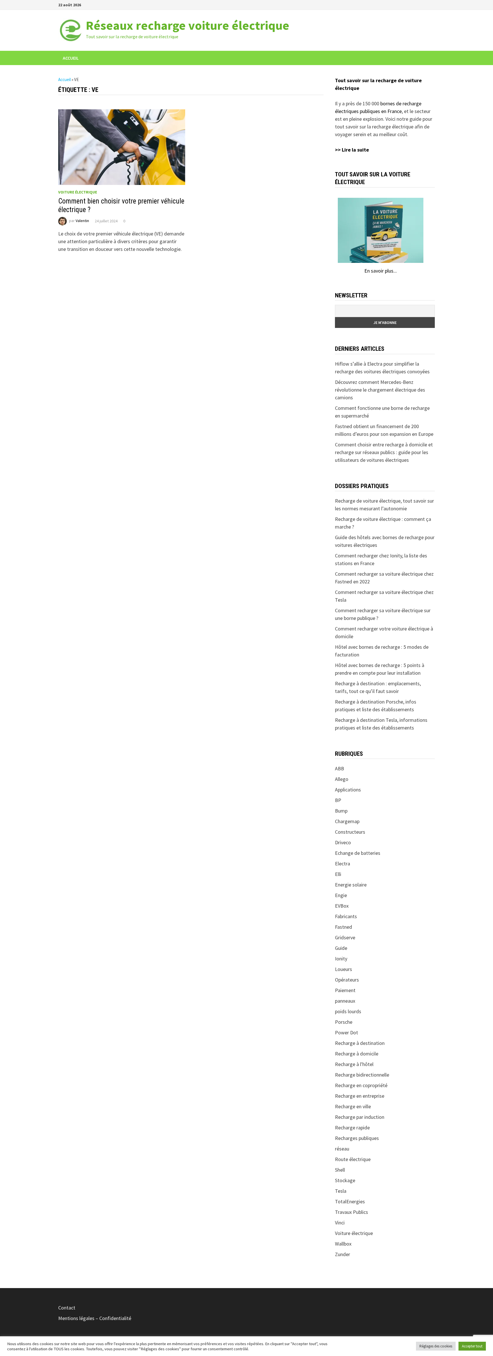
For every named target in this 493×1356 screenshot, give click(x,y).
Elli (338, 874)
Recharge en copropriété (361, 1085)
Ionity (341, 958)
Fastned (343, 927)
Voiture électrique (77, 192)
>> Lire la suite (352, 149)
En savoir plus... (380, 270)
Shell (340, 1169)
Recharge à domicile (356, 1053)
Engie (341, 895)
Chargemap (347, 821)
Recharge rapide (352, 1127)
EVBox (342, 905)
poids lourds (348, 1011)
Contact (66, 1307)
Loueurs (343, 969)
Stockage (345, 1180)
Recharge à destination (360, 1043)
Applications (348, 789)
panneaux (345, 1001)
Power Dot (346, 1032)
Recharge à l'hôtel (354, 1064)
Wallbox (343, 1243)
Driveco (343, 842)
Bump (341, 810)
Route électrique (353, 1159)
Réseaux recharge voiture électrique (187, 25)
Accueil (71, 58)
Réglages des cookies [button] (435, 1346)
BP (338, 800)
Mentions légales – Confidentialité (94, 1318)
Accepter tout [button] (472, 1346)
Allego (341, 779)
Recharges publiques (357, 1138)
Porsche (343, 1022)
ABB (339, 768)
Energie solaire (351, 884)
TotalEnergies (350, 1201)
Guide (341, 948)
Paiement (345, 990)
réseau (342, 1148)
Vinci (340, 1222)
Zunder (342, 1254)
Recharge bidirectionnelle (362, 1074)
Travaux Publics (351, 1212)
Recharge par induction (359, 1117)
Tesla (340, 1191)
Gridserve (345, 937)
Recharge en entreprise (359, 1096)
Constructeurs (350, 832)
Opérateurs (347, 979)
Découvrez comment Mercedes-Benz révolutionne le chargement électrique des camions (380, 390)
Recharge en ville (353, 1106)
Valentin (82, 220)
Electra (342, 863)
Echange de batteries (357, 853)
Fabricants (346, 916)
